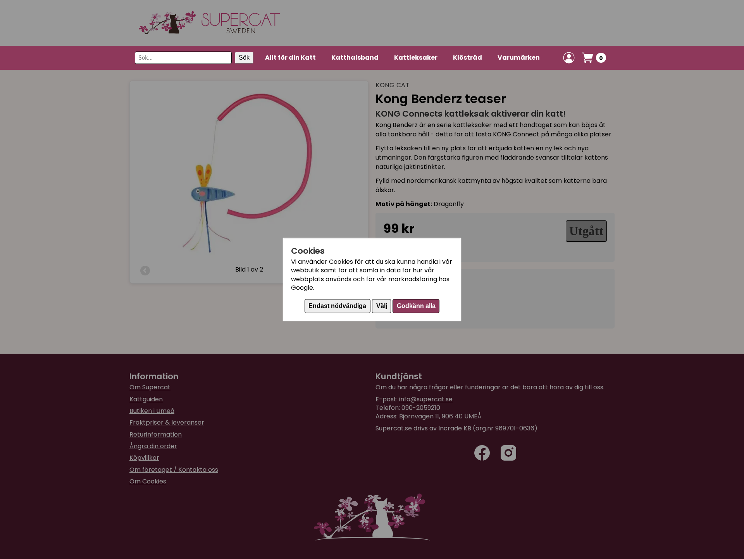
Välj (381, 306)
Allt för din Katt (290, 57)
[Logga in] (569, 58)
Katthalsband (355, 57)
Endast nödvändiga (337, 306)
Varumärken (519, 57)
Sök (244, 57)
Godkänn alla (416, 306)
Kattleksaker (415, 57)
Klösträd (467, 57)
